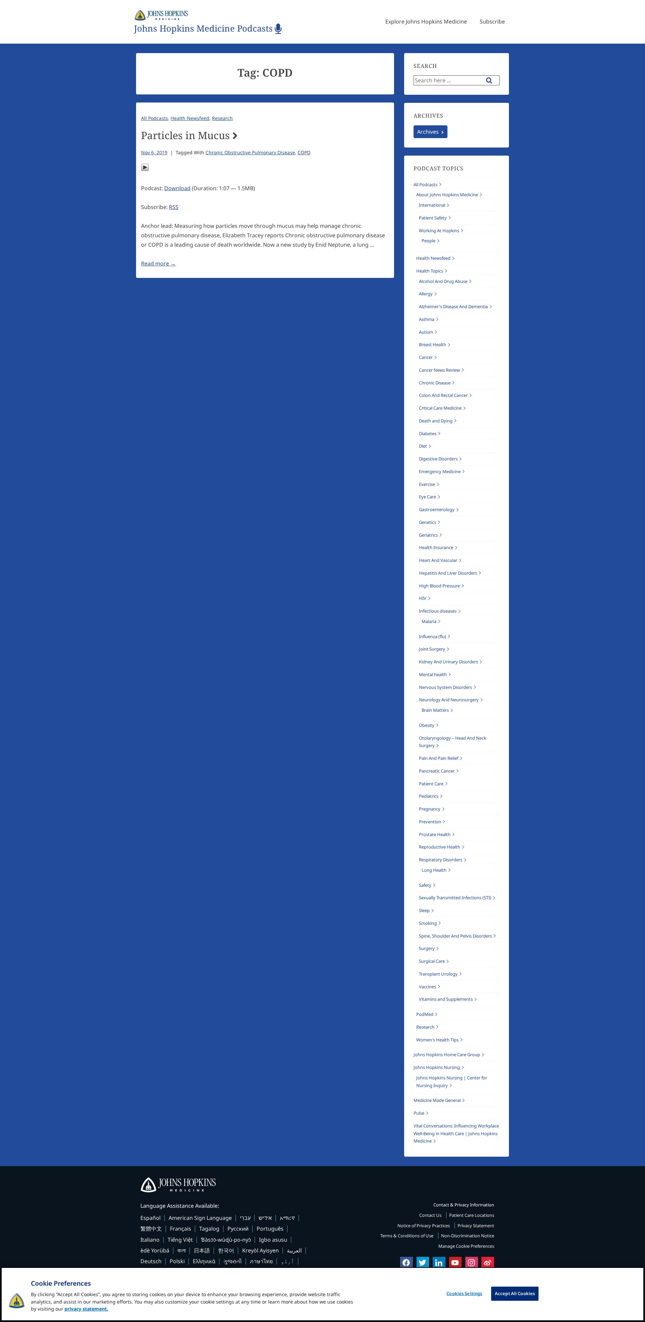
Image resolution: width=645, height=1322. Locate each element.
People (428, 241)
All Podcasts (154, 118)
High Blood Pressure (439, 586)
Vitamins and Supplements (446, 999)
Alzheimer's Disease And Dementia (453, 306)
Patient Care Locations (471, 1215)
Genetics (427, 522)
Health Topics (429, 271)
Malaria (429, 621)
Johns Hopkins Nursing (437, 1067)
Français (180, 1228)
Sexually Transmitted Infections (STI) (455, 898)
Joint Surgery (432, 649)
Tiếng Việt (180, 1239)
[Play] (145, 169)
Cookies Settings (464, 1293)
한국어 (226, 1250)
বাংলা (181, 1250)
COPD (304, 152)
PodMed (424, 1014)
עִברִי (245, 1218)
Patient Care (431, 784)
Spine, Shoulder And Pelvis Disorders (455, 936)
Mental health (433, 674)
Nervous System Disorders (445, 687)
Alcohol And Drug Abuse (443, 281)
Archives (428, 131)
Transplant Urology (438, 974)
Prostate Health (434, 834)
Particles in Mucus (185, 135)
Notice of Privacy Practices (424, 1226)
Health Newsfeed (190, 118)
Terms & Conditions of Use (407, 1236)
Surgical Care (432, 961)
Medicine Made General (437, 1100)
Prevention (430, 822)
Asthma (426, 319)
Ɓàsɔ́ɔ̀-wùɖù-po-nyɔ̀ (226, 1239)
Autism (426, 332)
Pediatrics (428, 796)
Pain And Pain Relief (438, 758)
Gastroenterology (437, 509)
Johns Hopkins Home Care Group (447, 1054)
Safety (425, 885)
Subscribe (492, 21)
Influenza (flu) (432, 636)
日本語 (202, 1250)
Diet (423, 446)
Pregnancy (429, 809)
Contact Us (430, 1215)
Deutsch (151, 1261)
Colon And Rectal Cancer (443, 395)
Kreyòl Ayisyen (260, 1250)
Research (222, 118)
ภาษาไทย (261, 1261)
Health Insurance (436, 547)
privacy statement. (86, 1309)
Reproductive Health (439, 847)
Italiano (150, 1239)
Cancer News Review (439, 370)
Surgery (427, 948)
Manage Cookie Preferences (466, 1246)
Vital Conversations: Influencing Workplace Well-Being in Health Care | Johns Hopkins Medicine (456, 1133)
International (432, 205)
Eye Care (427, 497)
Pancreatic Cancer (437, 771)
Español (150, 1218)
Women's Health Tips (437, 1040)
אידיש (265, 1218)
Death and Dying (436, 421)
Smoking (428, 923)
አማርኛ (287, 1218)
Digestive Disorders (438, 459)
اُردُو (287, 1261)
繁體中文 (151, 1228)
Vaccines (427, 987)
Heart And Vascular (438, 560)
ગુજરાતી (232, 1261)
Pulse (419, 1113)
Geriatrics (428, 535)
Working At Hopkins (439, 231)
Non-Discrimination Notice (467, 1236)
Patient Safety (433, 218)
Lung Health (434, 870)
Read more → (158, 263)
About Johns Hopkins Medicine (447, 195)
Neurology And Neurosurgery (449, 700)
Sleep (424, 910)
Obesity (426, 725)
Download (177, 188)
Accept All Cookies (515, 1293)
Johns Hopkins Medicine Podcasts (203, 29)
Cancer (426, 357)
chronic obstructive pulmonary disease (250, 152)
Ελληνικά (204, 1261)
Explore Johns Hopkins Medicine (426, 21)
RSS (173, 207)
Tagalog (209, 1228)
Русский (238, 1228)
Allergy (426, 294)
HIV (422, 598)
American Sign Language (200, 1218)
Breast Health (432, 344)
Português (270, 1228)
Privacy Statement (476, 1226)
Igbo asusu (273, 1239)
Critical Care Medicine (440, 408)
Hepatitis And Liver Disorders (448, 573)
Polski (177, 1261)
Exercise (427, 484)
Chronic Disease (434, 383)
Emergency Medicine (440, 471)
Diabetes (427, 433)
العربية (294, 1250)
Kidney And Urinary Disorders (448, 662)
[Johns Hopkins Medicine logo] (322, 1185)
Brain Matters (435, 710)
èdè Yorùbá (154, 1250)
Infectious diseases (438, 611)
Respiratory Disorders (440, 860)
